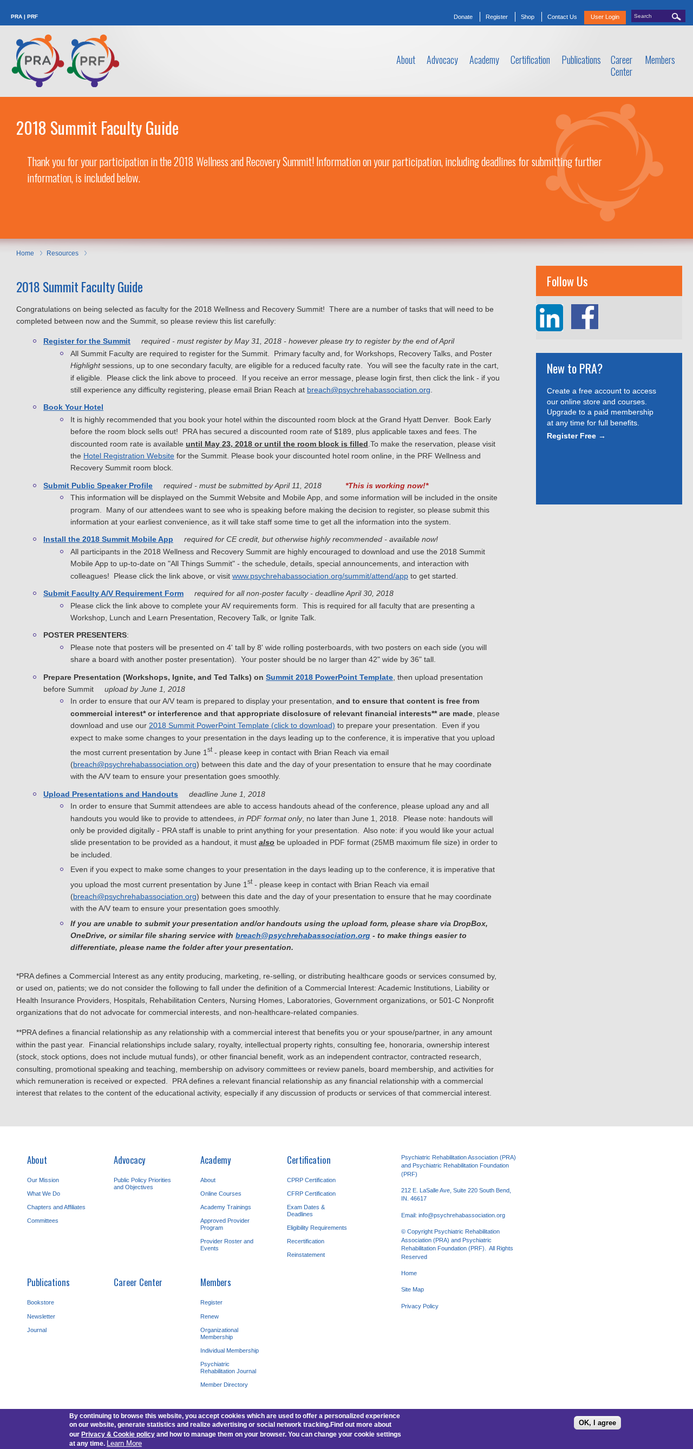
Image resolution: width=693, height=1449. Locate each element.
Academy (215, 1159)
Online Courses (220, 1193)
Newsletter (41, 1316)
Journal (37, 1330)
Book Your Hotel (73, 407)
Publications (48, 1282)
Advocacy (130, 1159)
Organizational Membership (219, 1333)
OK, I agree (597, 1423)
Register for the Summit (86, 341)
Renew (209, 1316)
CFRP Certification (311, 1193)
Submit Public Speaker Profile (98, 485)
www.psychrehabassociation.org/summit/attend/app (320, 576)
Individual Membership (229, 1350)
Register (497, 17)
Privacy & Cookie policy (118, 1434)
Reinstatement (306, 1254)
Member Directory (224, 1384)
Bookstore (40, 1302)
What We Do (43, 1193)
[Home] (65, 61)
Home (25, 253)
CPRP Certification (311, 1180)
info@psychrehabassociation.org (462, 1215)
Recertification (305, 1241)
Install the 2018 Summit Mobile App (108, 539)
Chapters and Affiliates (56, 1207)
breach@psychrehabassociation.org (368, 389)
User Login (605, 17)
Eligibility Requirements (317, 1227)
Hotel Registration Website (128, 455)
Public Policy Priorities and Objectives (142, 1183)
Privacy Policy (420, 1306)
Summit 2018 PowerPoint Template (329, 677)
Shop (527, 17)
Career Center (138, 1282)
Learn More (124, 1443)
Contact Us (562, 17)
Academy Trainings (225, 1207)
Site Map (412, 1289)
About (37, 1159)
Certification (309, 1159)
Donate (463, 17)
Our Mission (43, 1180)
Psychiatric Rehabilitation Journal (228, 1367)
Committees (42, 1220)
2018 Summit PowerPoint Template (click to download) (242, 725)
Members (215, 1282)
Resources (63, 253)
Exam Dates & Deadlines (306, 1210)
